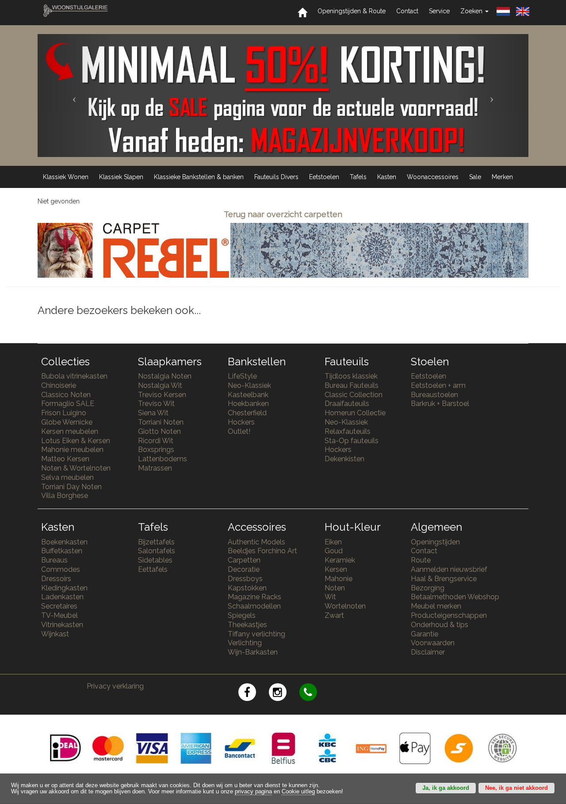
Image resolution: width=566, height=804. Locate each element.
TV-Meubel (59, 615)
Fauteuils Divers (276, 176)
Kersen (336, 569)
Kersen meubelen (69, 431)
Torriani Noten (161, 422)
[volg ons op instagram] (284, 693)
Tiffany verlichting (256, 634)
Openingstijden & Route (351, 11)
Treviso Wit (156, 403)
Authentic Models (256, 542)
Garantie (424, 634)
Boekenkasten (64, 542)
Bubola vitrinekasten (74, 376)
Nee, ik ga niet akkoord (516, 788)
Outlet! (239, 431)
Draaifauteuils (347, 403)
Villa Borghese (64, 495)
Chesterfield (247, 413)
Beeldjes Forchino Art (262, 551)
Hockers (241, 422)
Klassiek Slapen (121, 176)
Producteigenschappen (449, 615)
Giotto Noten (159, 431)
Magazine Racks (254, 597)
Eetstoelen (324, 176)
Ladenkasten (62, 597)
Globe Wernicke (66, 422)
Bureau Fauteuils (352, 385)
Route (421, 560)
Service (439, 11)
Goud (334, 551)
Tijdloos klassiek (351, 376)
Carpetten (244, 560)
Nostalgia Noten (164, 376)
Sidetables (155, 560)
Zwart (334, 615)
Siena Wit (153, 413)
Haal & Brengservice (444, 578)
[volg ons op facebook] (253, 693)
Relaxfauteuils (348, 431)
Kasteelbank (248, 395)
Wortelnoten (345, 606)
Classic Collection (353, 395)
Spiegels (242, 615)
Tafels (358, 176)
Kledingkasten (64, 588)
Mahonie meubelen (72, 449)
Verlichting (245, 643)
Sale (475, 176)
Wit (330, 597)
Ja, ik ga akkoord (445, 788)
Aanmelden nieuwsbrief (449, 569)
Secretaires (59, 606)
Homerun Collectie (355, 413)
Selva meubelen (67, 477)
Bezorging (427, 588)
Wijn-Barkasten (253, 652)
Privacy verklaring (115, 686)
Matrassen (155, 468)
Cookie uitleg (298, 792)
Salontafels (156, 551)
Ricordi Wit (155, 440)
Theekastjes (247, 624)
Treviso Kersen (162, 395)
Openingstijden (435, 542)
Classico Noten (66, 395)
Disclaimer (428, 652)
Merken (502, 176)
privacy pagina (253, 792)
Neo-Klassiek (249, 385)
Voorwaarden (433, 643)
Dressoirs (56, 578)
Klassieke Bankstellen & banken (199, 176)
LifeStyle (242, 376)
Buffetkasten (61, 551)
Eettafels (153, 569)
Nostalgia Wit (160, 385)
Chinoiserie (58, 385)
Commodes (60, 569)
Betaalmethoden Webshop (455, 597)
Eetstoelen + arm (438, 385)
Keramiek (340, 560)
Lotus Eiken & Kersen (75, 440)
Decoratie (244, 569)
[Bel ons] (313, 693)
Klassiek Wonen (65, 176)
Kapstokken (247, 588)
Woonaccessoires (433, 176)
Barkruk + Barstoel (440, 403)
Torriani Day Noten (71, 486)
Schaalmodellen (254, 606)
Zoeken (472, 11)
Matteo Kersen (65, 459)
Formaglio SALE (67, 403)
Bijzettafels (156, 542)
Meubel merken (436, 606)
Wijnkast (55, 634)
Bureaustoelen (434, 395)
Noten (335, 588)
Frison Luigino (63, 413)
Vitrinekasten (62, 624)
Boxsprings (156, 449)
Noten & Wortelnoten (76, 468)
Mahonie (338, 578)
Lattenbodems (162, 459)
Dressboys (245, 578)
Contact (407, 11)
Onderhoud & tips (439, 624)
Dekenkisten (344, 459)
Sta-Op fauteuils (352, 440)
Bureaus (54, 560)
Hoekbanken (248, 403)
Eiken (333, 542)
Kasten (386, 176)
